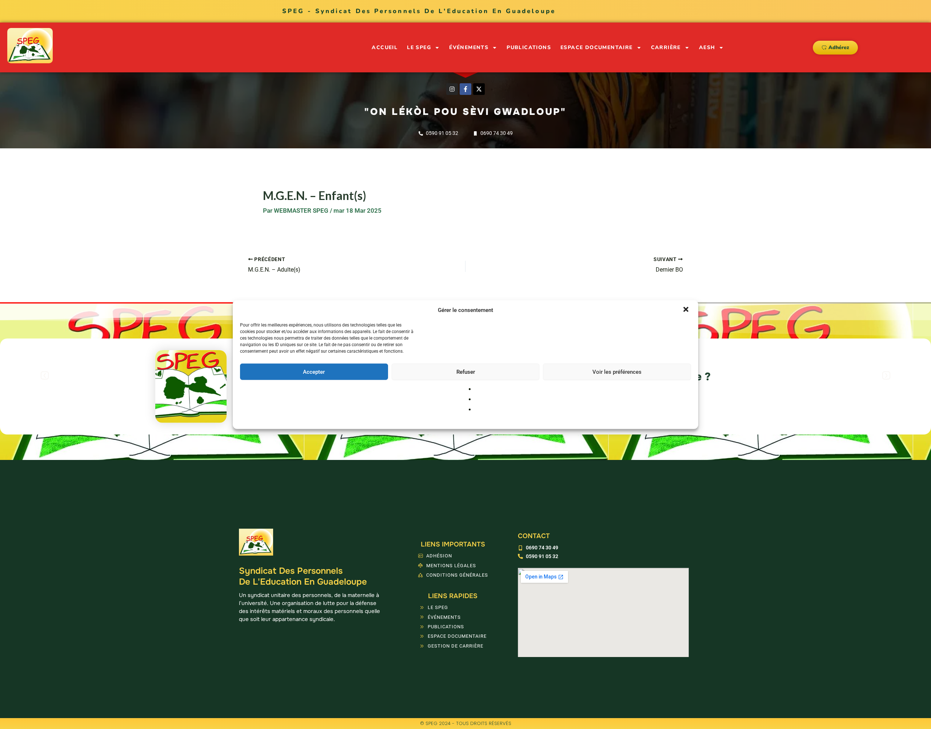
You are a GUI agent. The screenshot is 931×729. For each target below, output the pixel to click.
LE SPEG (419, 47)
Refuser (465, 372)
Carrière (666, 47)
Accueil (384, 47)
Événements (468, 47)
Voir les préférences (617, 372)
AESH (707, 47)
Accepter (314, 372)
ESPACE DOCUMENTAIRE (596, 47)
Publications (529, 47)
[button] (686, 310)
